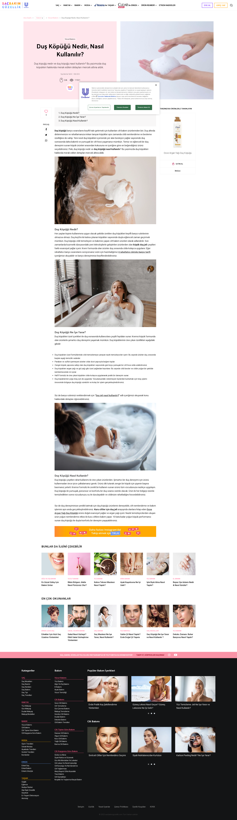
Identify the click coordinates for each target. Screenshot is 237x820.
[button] (148, 713)
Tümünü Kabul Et (144, 107)
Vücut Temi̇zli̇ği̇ (61, 692)
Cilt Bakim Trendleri (62, 722)
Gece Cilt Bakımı (61, 703)
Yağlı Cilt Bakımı (61, 741)
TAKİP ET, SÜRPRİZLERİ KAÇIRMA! (150, 655)
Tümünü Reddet (122, 107)
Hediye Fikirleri (27, 787)
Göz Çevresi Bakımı (62, 709)
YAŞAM (109, 5)
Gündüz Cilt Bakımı (62, 714)
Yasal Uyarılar (104, 807)
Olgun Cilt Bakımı (61, 736)
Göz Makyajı (26, 709)
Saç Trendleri (27, 695)
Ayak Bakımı (59, 690)
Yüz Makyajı (26, 706)
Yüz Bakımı (59, 681)
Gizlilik (91, 807)
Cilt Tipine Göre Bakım (30, 730)
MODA (87, 5)
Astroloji (25, 798)
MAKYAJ (66, 5)
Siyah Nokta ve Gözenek (64, 758)
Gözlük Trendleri (28, 752)
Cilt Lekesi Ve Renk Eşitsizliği (66, 763)
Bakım (38, 18)
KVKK (152, 807)
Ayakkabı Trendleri (29, 749)
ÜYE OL (207, 5)
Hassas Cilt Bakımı (62, 733)
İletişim (81, 807)
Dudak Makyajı (27, 711)
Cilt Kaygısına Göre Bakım (31, 733)
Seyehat (25, 793)
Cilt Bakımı (26, 728)
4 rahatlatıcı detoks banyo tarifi (134, 252)
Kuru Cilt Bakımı (61, 739)
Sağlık (24, 782)
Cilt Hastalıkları (60, 777)
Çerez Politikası (121, 807)
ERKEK (132, 5)
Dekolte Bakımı (60, 720)
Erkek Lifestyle (27, 771)
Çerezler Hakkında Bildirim (107, 96)
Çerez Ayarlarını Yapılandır (99, 107)
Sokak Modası (27, 747)
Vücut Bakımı (53, 18)
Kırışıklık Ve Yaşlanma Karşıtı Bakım (68, 780)
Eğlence (25, 785)
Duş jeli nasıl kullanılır (107, 395)
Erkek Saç (25, 766)
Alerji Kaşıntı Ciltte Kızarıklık (65, 771)
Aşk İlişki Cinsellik (28, 790)
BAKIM (77, 5)
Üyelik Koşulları (139, 807)
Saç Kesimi (26, 684)
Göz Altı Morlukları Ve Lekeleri (66, 760)
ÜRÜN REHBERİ (148, 5)
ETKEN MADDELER (167, 5)
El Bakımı (58, 687)
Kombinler (26, 755)
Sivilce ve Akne (60, 755)
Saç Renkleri (26, 687)
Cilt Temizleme (60, 706)
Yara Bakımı (59, 774)
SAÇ (57, 5)
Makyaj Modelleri (28, 714)
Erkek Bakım (26, 768)
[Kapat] (156, 85)
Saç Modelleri (27, 681)
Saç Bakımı (26, 690)
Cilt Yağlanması (61, 769)
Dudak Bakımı (60, 717)
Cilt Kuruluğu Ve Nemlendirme (66, 766)
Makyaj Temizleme (62, 711)
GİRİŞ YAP (220, 5)
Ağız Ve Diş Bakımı (62, 684)
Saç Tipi (25, 692)
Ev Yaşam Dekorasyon (30, 795)
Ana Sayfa (27, 18)
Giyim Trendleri (27, 744)
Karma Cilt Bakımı (61, 744)
